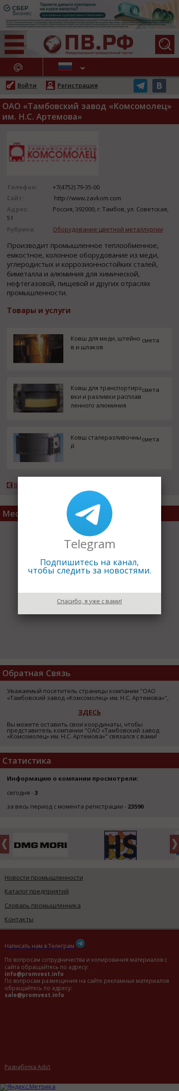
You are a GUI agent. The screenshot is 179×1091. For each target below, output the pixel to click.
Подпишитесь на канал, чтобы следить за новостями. (89, 566)
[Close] (161, 476)
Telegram (90, 543)
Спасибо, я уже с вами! (89, 601)
